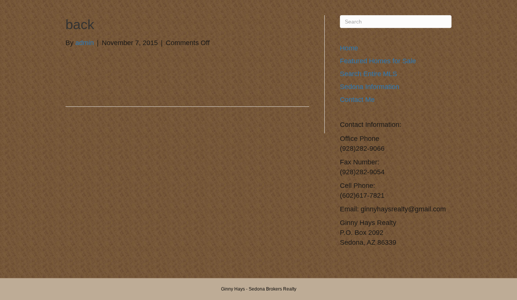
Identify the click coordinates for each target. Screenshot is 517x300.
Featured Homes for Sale (378, 61)
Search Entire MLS (368, 74)
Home (349, 48)
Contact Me (357, 99)
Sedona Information (369, 87)
